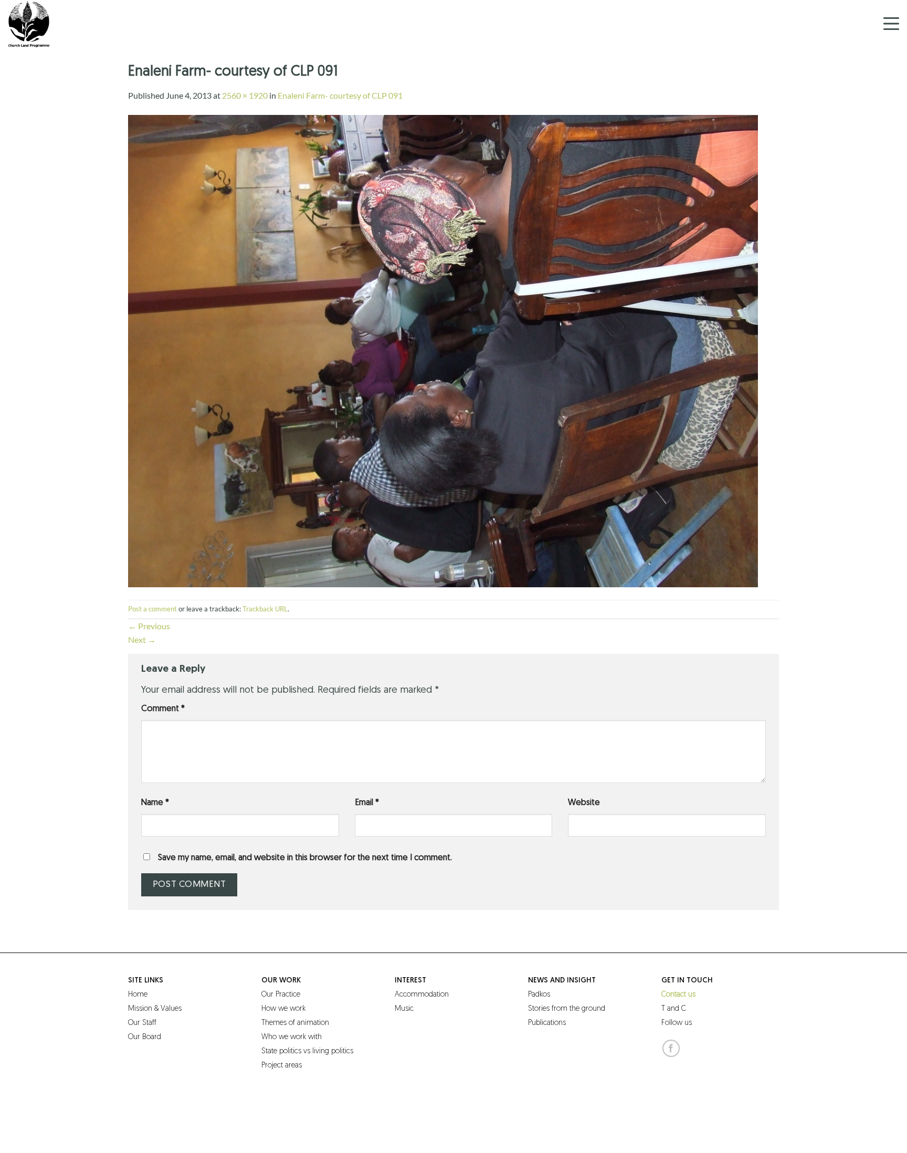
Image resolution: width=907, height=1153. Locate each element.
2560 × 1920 (245, 95)
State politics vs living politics (307, 1051)
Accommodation (422, 995)
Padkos (539, 995)
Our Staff (142, 1023)
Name (155, 803)
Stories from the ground (566, 1009)
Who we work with (291, 1037)
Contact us (678, 995)
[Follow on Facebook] (671, 1048)
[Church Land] (60, 23)
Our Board (144, 1037)
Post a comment (152, 609)
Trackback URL (265, 609)
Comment (163, 709)
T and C (673, 1009)
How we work (283, 1009)
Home (137, 995)
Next (142, 639)
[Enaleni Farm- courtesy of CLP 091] (443, 350)
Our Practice (280, 995)
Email (367, 803)
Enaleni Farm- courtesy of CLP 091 (340, 95)
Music (404, 1009)
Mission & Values (155, 1009)
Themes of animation (295, 1023)
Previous (149, 626)
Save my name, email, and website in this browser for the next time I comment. (305, 858)
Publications (547, 1023)
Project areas (281, 1066)
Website (584, 803)
